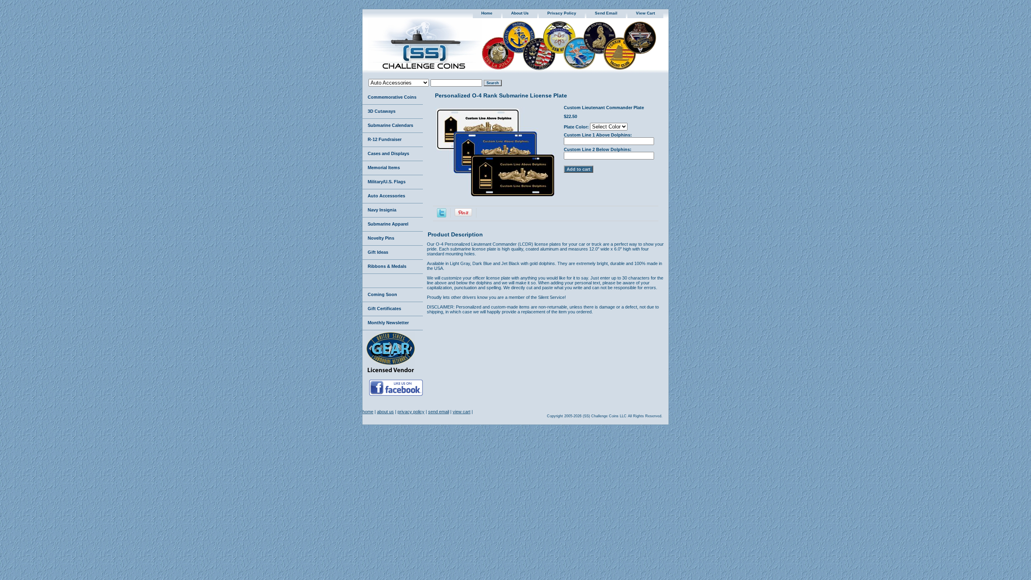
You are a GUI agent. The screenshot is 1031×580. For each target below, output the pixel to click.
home (487, 13)
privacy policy (561, 13)
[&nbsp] (392, 281)
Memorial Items (384, 167)
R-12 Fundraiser (385, 139)
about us (520, 13)
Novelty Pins (381, 238)
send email (606, 13)
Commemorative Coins (392, 97)
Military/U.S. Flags (387, 181)
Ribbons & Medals (387, 266)
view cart (645, 13)
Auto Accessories (386, 195)
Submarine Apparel (388, 224)
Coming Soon (382, 294)
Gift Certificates (384, 308)
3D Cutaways (381, 111)
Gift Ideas (378, 252)
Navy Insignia (382, 209)
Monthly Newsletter (388, 322)
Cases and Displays (388, 153)
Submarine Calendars (390, 125)
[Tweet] (441, 215)
